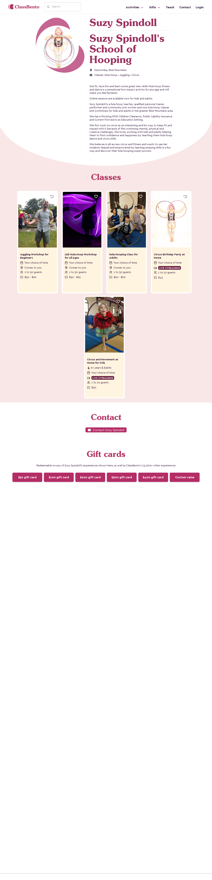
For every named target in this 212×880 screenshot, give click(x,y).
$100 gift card (59, 477)
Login (200, 7)
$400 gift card (153, 477)
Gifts (153, 7)
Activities (133, 7)
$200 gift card (90, 477)
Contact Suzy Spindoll (106, 430)
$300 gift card (121, 477)
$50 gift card (27, 477)
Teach (170, 7)
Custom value (184, 477)
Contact (185, 7)
